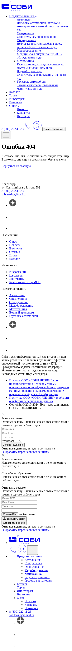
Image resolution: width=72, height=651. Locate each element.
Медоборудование (21, 305)
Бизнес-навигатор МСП (25, 282)
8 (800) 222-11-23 (13, 191)
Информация (17, 271)
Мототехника (18, 309)
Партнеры (23, 116)
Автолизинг (17, 295)
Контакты (23, 112)
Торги (13, 95)
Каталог (14, 92)
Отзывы (14, 251)
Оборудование (18, 302)
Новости (22, 109)
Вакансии (15, 102)
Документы (16, 278)
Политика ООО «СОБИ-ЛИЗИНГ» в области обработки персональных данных (39, 399)
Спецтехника (18, 298)
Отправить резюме (14, 522)
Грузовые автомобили (23, 316)
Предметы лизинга (29, 556)
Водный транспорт (21, 312)
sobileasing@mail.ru (14, 194)
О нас (13, 241)
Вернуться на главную (16, 166)
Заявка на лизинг (54, 129)
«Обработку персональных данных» (25, 451)
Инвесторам (17, 98)
